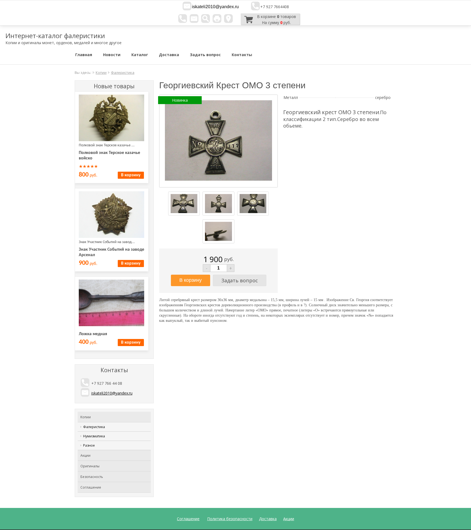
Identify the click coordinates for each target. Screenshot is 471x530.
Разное (89, 445)
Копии (101, 72)
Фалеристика (122, 72)
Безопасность (91, 476)
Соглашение (90, 487)
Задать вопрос (205, 54)
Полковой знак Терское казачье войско (109, 155)
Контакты (242, 54)
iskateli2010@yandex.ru (215, 6)
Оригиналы (89, 466)
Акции (85, 455)
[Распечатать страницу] (217, 18)
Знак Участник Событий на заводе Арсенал (111, 252)
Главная (83, 54)
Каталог (139, 54)
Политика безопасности (229, 518)
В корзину (131, 175)
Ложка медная (93, 334)
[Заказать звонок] (182, 18)
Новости (111, 54)
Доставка (169, 54)
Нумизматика (94, 436)
